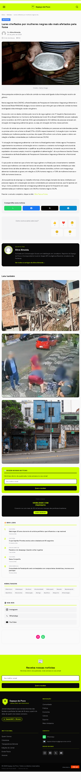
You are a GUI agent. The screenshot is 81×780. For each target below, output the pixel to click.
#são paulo (50, 589)
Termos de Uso (23, 768)
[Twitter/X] (56, 753)
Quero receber (40, 488)
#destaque (19, 589)
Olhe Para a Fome (41, 194)
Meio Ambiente (48, 723)
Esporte (45, 720)
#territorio (9, 589)
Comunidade (47, 704)
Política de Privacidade (9, 768)
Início (3, 15)
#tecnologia (66, 593)
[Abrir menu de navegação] (4, 7)
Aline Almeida (15, 32)
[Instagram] (45, 753)
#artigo (38, 593)
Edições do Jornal (8, 748)
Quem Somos (6, 736)
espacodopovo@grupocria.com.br (57, 741)
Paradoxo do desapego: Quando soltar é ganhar (26, 550)
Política (45, 708)
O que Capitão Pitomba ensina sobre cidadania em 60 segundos (31, 541)
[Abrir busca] (77, 7)
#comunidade (38, 589)
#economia (18, 593)
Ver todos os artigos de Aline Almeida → (30, 263)
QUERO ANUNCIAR (40, 512)
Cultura (45, 716)
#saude (59, 589)
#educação (29, 593)
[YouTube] (61, 753)
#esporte (56, 593)
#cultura (28, 589)
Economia (46, 712)
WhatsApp (50, 737)
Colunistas (5, 740)
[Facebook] (50, 753)
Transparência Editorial (10, 744)
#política (47, 593)
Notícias (9, 15)
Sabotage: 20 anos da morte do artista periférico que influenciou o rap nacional (37, 531)
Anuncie (4, 755)
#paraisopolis (69, 589)
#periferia (9, 593)
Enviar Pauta (6, 752)
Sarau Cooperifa (14, 559)
